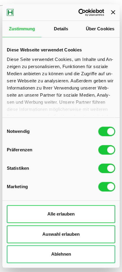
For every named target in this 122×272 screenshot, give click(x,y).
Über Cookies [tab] (100, 28)
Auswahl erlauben (61, 234)
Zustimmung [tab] (22, 28)
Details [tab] (61, 28)
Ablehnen (61, 254)
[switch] (106, 150)
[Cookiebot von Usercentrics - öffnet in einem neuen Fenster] (79, 12)
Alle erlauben (61, 213)
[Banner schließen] (113, 12)
